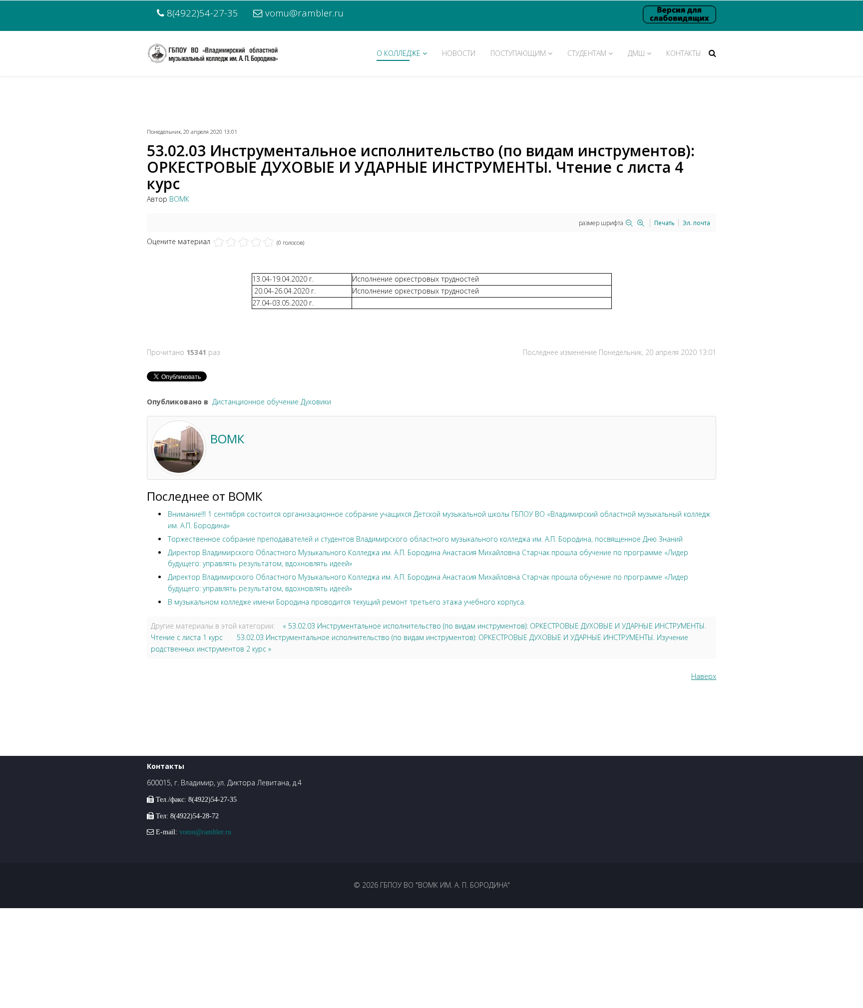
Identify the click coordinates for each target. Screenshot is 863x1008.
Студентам (586, 53)
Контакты (683, 53)
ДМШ (636, 53)
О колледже (399, 53)
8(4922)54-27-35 (202, 12)
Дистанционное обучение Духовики (271, 401)
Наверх (703, 676)
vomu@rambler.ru (304, 12)
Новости (458, 53)
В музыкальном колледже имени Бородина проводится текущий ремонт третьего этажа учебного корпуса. (346, 602)
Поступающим (518, 53)
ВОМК (179, 199)
